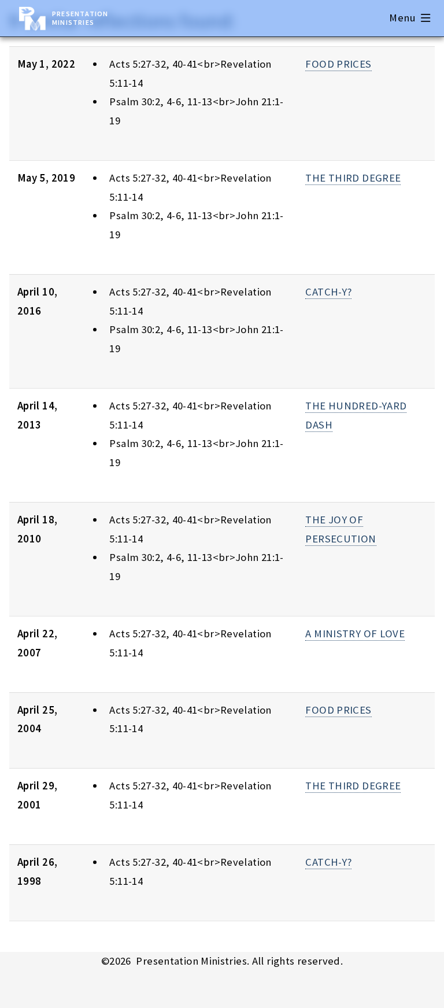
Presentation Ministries (80, 18)
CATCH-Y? (328, 291)
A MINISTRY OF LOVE (355, 633)
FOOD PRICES (338, 64)
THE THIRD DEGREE (353, 177)
